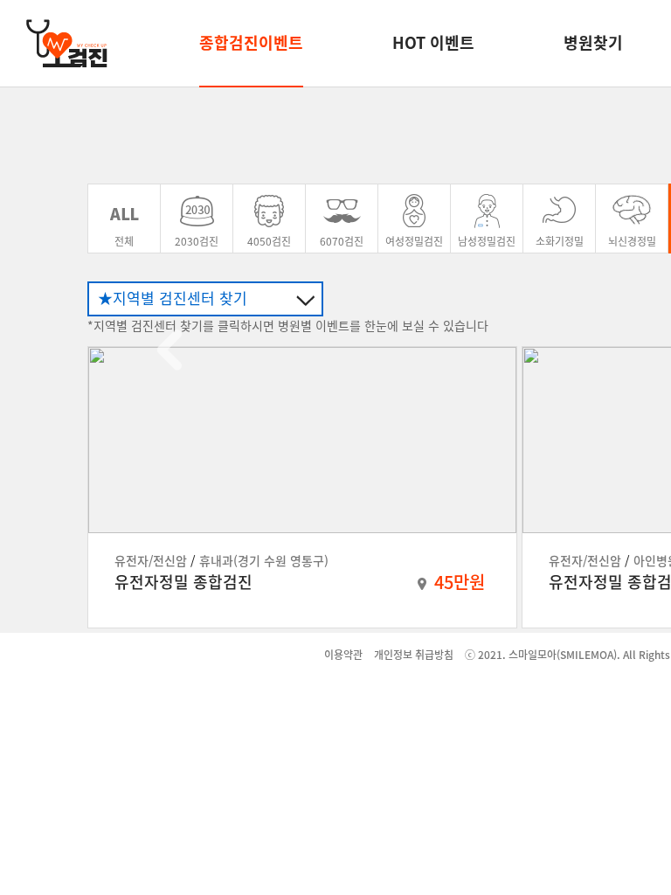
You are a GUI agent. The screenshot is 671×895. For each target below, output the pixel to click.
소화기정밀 (560, 241)
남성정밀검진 (486, 241)
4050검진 (269, 241)
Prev (169, 350)
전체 (124, 241)
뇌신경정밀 (632, 241)
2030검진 (196, 241)
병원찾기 (593, 42)
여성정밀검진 (414, 241)
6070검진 (341, 241)
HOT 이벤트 (433, 42)
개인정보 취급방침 (413, 655)
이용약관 (343, 655)
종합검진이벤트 (251, 42)
